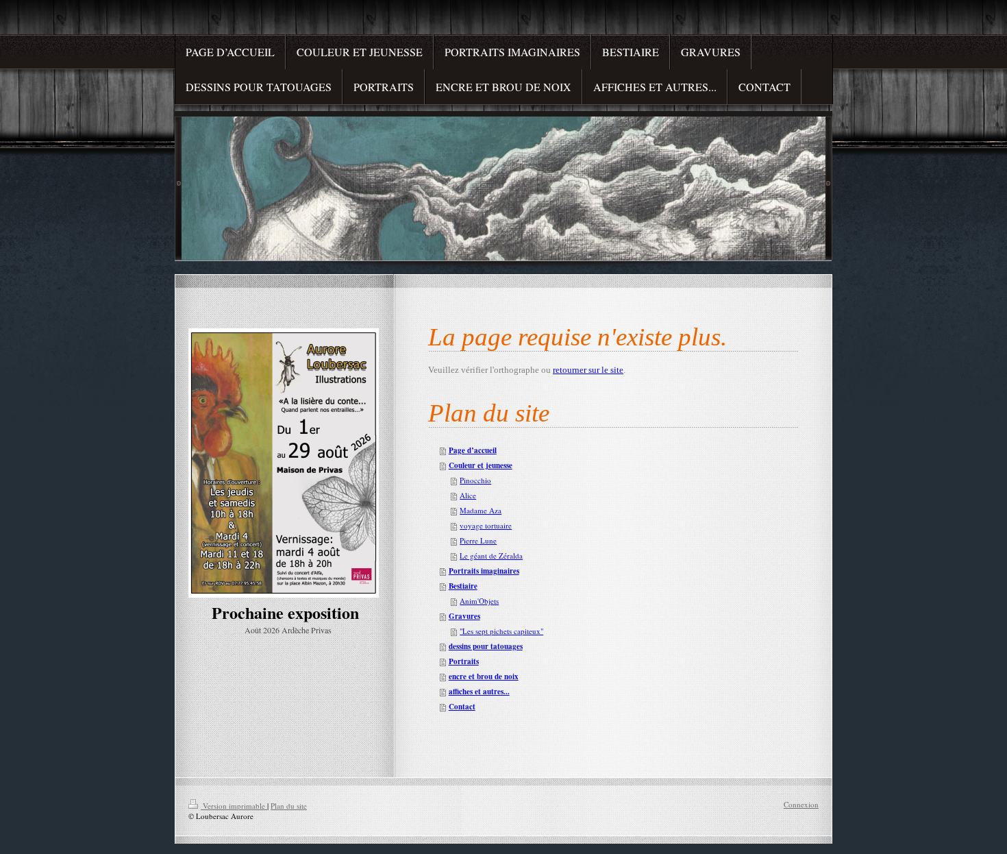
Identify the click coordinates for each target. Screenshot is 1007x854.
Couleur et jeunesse (480, 465)
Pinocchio (475, 480)
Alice (468, 495)
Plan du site (289, 806)
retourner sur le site (588, 370)
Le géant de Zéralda (491, 555)
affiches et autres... (479, 691)
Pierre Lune (478, 540)
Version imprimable (234, 806)
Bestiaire (463, 586)
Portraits (464, 661)
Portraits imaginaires (484, 570)
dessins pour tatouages (486, 646)
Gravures (464, 616)
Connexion (801, 804)
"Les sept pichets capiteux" (501, 631)
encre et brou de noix (484, 676)
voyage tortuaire (486, 525)
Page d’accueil (473, 450)
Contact (462, 706)
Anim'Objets (479, 601)
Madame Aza (480, 510)
